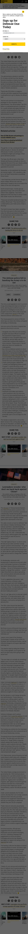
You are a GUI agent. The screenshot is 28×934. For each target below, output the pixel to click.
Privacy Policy (6, 49)
